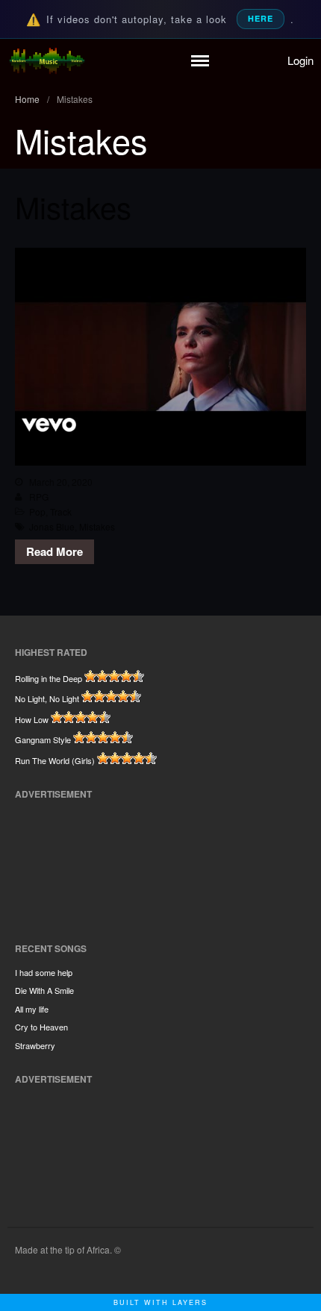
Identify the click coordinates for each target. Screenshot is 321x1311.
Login (300, 60)
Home (27, 99)
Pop (37, 511)
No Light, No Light (47, 698)
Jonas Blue (52, 526)
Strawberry (35, 1045)
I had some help (43, 972)
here (260, 18)
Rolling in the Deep (48, 678)
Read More (54, 551)
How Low (32, 719)
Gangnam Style (43, 739)
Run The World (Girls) (55, 760)
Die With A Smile (44, 990)
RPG (39, 496)
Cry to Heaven (41, 1027)
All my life (32, 1009)
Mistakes (73, 206)
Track (61, 511)
